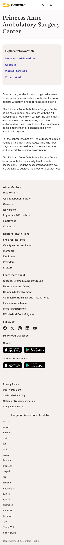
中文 (5, 449)
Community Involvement (17, 292)
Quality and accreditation (17, 245)
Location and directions (20, 58)
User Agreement (12, 389)
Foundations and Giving (16, 286)
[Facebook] (5, 328)
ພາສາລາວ (8, 505)
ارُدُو (5, 521)
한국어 (6, 499)
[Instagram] (20, 328)
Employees (9, 220)
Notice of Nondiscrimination (19, 401)
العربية (6, 427)
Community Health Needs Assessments (26, 297)
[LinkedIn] (27, 328)
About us (11, 64)
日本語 (6, 493)
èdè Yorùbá (9, 532)
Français (8, 460)
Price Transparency (14, 308)
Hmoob (7, 482)
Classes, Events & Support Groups (23, 280)
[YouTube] (35, 328)
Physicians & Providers (16, 215)
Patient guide (13, 77)
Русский (8, 510)
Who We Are (10, 193)
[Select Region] (51, 5)
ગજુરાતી (6, 471)
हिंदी (4, 477)
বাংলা (5, 438)
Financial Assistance (15, 303)
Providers (8, 262)
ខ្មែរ (4, 443)
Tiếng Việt (9, 527)
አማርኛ (6, 421)
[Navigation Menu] (58, 5)
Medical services (16, 70)
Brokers (7, 267)
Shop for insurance (14, 239)
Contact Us (9, 226)
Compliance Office (13, 406)
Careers (8, 204)
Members (8, 250)
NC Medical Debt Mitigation (19, 314)
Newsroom (9, 209)
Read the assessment (30, 164)
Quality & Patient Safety (17, 198)
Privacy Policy (11, 384)
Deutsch (7, 466)
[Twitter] (12, 328)
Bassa (6, 432)
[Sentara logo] (14, 5)
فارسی (6, 454)
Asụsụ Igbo (9, 488)
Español (7, 516)
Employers (9, 256)
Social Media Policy (14, 395)
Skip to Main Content (4, 4)
